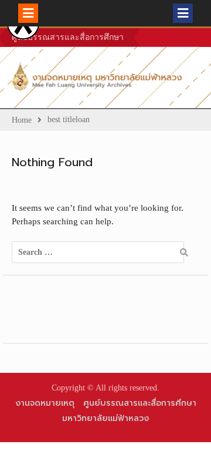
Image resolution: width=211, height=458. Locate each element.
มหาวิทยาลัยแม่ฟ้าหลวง (105, 418)
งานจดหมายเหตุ (44, 403)
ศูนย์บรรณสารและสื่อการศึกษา (68, 37)
